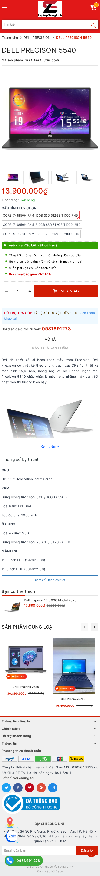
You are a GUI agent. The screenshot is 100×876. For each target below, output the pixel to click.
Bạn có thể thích (18, 591)
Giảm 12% (18, 676)
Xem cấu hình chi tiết (50, 580)
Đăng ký (87, 850)
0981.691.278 (28, 860)
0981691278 (56, 328)
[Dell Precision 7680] (26, 667)
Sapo (59, 871)
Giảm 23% (66, 688)
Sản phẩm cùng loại (28, 627)
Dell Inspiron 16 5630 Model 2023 (50, 600)
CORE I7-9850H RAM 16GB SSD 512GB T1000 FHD (40, 215)
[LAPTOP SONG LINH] (50, 8)
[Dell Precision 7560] (74, 673)
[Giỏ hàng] (93, 8)
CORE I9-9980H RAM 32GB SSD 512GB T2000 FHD (41, 234)
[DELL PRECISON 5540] (50, 118)
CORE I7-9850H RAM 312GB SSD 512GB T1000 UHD (41, 224)
